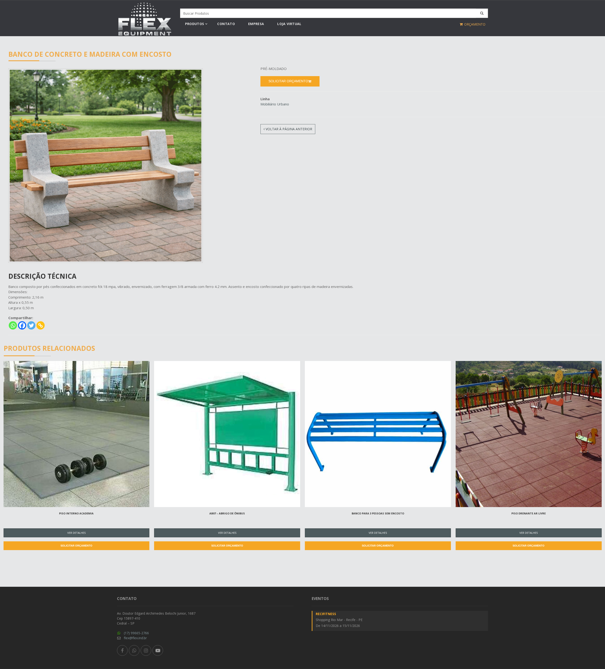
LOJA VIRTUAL (289, 24)
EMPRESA (256, 24)
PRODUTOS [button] (194, 24)
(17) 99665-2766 (136, 633)
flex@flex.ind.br (135, 638)
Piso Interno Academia (76, 513)
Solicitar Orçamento (76, 545)
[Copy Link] (40, 325)
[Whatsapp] (13, 325)
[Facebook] (22, 325)
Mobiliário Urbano (274, 104)
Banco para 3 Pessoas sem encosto (378, 513)
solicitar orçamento (288, 81)
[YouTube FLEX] (157, 650)
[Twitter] (31, 325)
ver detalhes (76, 532)
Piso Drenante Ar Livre (528, 513)
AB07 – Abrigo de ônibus (227, 513)
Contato (226, 24)
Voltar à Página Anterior (288, 129)
